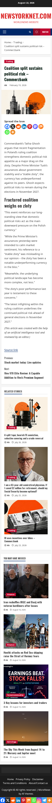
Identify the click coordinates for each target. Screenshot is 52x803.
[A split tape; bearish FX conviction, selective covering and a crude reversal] (26, 414)
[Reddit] (18, 126)
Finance (10, 594)
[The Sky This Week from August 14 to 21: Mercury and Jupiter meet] (26, 728)
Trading (9, 61)
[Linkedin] (24, 126)
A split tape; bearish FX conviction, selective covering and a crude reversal (23, 436)
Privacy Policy (23, 779)
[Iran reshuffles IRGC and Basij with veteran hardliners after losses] (26, 581)
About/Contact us (38, 783)
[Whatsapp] (7, 132)
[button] (4, 32)
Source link (11, 350)
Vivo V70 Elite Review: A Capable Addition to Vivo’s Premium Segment (24, 373)
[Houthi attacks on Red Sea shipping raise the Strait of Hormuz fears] (26, 631)
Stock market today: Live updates (22, 360)
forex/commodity (15, 695)
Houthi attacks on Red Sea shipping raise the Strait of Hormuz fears (23, 654)
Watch (45, 31)
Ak (5, 85)
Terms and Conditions (15, 783)
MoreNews (44, 789)
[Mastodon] (35, 126)
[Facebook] (7, 126)
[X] (12, 126)
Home (10, 779)
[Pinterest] (29, 126)
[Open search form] (30, 32)
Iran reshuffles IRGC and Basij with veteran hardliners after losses (23, 604)
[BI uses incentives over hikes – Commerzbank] (26, 517)
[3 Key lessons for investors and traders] (26, 682)
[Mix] (40, 126)
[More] (12, 132)
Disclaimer (37, 779)
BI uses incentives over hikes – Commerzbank (19, 539)
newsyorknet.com (26, 15)
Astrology (11, 742)
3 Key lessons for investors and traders (25, 703)
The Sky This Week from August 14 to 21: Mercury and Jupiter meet (24, 751)
